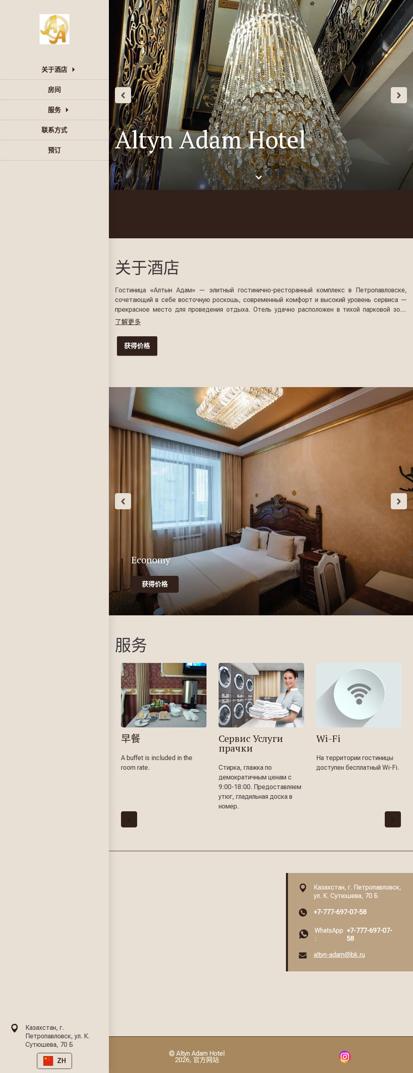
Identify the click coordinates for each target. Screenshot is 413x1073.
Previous (123, 95)
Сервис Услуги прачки (251, 743)
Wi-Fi (328, 738)
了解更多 (128, 322)
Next (399, 95)
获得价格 (137, 346)
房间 (54, 90)
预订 (54, 150)
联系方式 (54, 130)
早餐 (130, 738)
